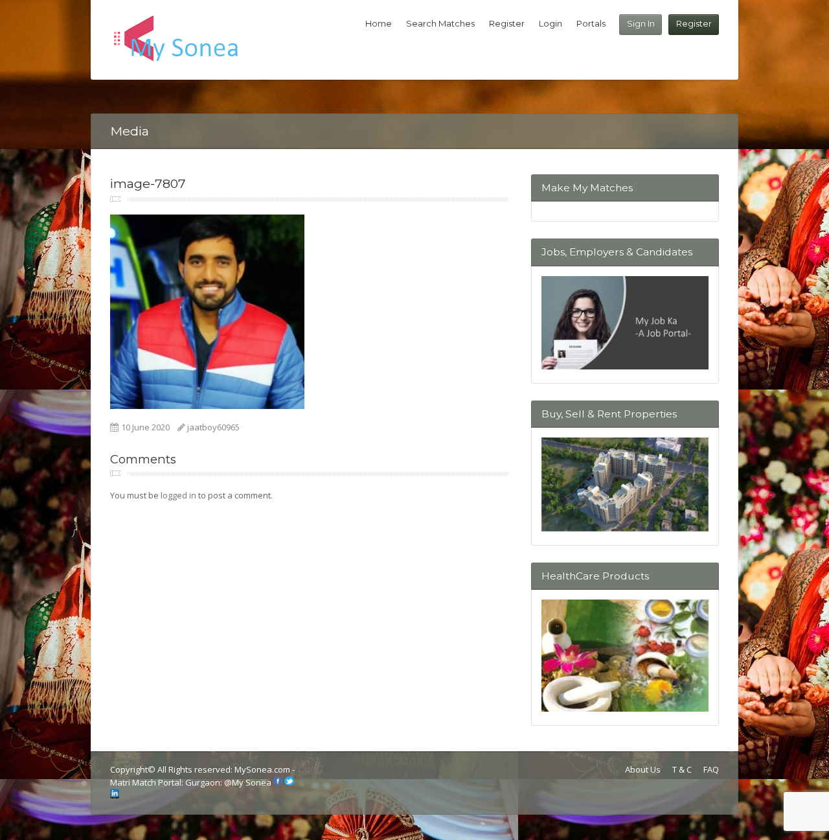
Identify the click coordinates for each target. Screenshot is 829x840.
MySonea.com (263, 769)
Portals (591, 23)
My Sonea (251, 782)
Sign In (641, 23)
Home (378, 23)
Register (694, 23)
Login (550, 23)
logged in (178, 495)
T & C (682, 769)
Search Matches (440, 23)
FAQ (711, 769)
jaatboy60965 (213, 427)
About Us (643, 769)
